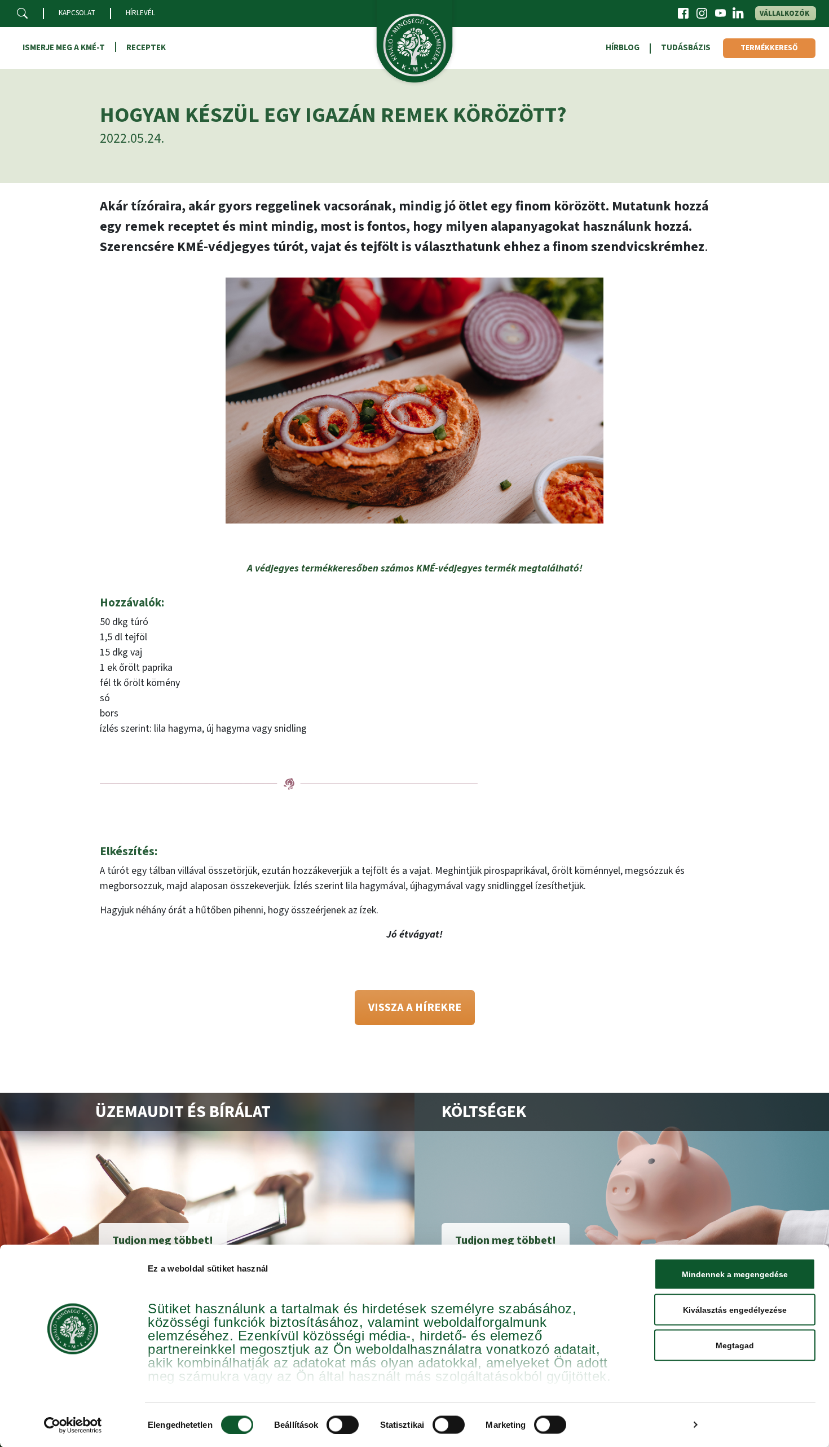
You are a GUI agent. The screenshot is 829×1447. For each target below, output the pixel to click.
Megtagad (735, 1345)
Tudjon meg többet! (162, 1240)
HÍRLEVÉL (140, 13)
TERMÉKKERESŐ (769, 48)
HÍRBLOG (623, 48)
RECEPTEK (146, 48)
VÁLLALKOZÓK (784, 13)
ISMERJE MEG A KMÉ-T (64, 48)
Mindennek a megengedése (735, 1274)
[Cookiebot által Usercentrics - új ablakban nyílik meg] (73, 1425)
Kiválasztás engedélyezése (735, 1309)
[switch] (343, 1424)
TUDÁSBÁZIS (686, 48)
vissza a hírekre (414, 1007)
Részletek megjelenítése (636, 1425)
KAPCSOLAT (77, 13)
